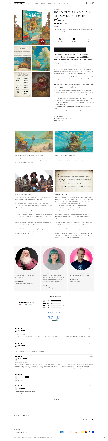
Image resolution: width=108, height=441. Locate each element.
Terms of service (50, 437)
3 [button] (54, 399)
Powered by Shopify (28, 437)
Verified (54, 320)
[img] (18, 328)
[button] (36, 3)
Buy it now (70, 50)
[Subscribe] (38, 419)
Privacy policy (43, 437)
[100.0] (50, 315)
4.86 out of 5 (30, 302)
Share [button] (56, 125)
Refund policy (36, 437)
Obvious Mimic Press (21, 437)
